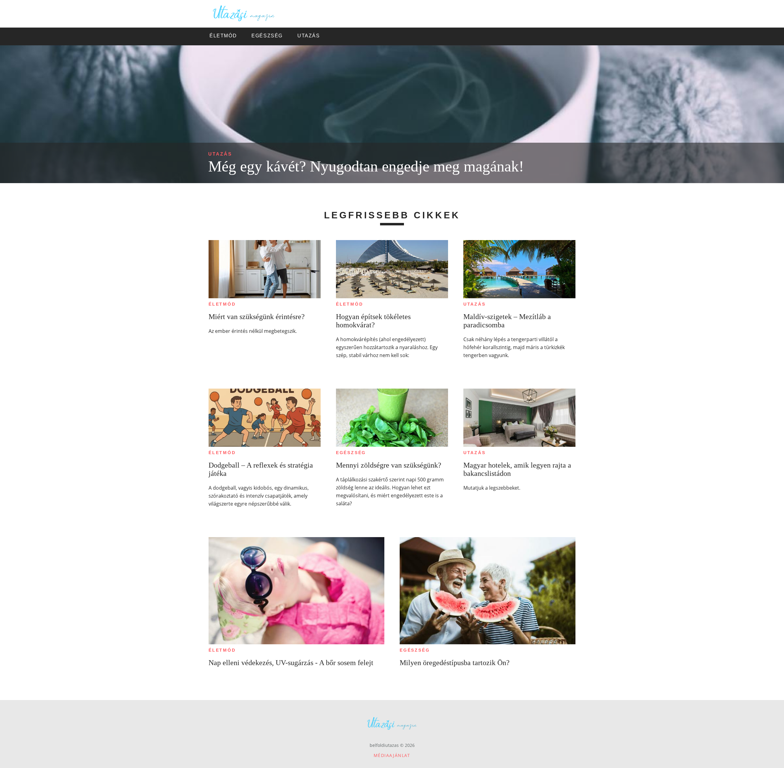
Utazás (220, 153)
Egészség (351, 452)
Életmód (222, 304)
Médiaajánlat (392, 755)
